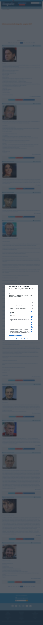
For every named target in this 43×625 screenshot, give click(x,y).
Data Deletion (17, 338)
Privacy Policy (26, 338)
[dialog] (21, 312)
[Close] (36, 286)
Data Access (21, 338)
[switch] (32, 302)
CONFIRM (15, 335)
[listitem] (21, 300)
